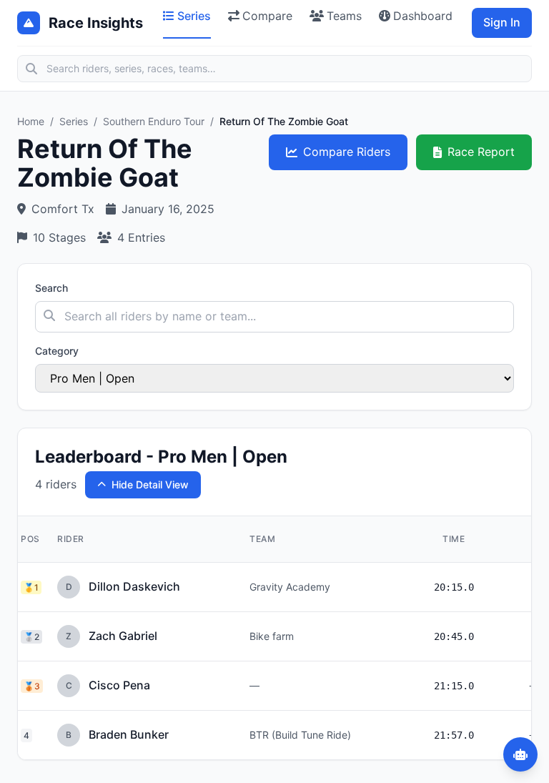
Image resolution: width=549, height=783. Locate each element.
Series (194, 16)
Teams (344, 16)
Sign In (501, 22)
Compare (267, 16)
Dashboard (422, 16)
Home (30, 121)
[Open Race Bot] (520, 754)
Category (57, 351)
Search (51, 288)
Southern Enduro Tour (153, 121)
